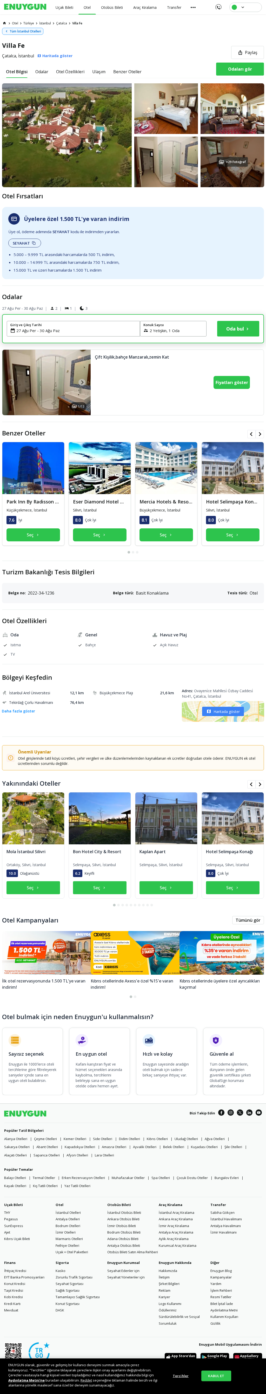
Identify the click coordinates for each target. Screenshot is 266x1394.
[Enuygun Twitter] (240, 1113)
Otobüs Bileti (119, 1204)
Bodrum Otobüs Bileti (124, 1232)
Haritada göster (227, 711)
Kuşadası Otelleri (204, 1146)
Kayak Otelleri (15, 1185)
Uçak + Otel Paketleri (72, 1252)
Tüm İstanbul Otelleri (25, 31)
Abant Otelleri (47, 1146)
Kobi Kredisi (13, 1297)
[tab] (16, 71)
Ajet (7, 1232)
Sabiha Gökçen (222, 1212)
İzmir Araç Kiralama (174, 1225)
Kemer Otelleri (75, 1138)
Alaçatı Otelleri (15, 1155)
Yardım (215, 1283)
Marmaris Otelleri (69, 1238)
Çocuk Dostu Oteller (192, 1177)
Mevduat (11, 1310)
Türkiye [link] (28, 23)
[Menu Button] (193, 7)
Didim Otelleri (129, 1138)
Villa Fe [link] (77, 23)
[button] (133, 135)
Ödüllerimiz (168, 1310)
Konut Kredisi (14, 1283)
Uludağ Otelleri (186, 1138)
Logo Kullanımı (170, 1303)
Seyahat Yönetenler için (126, 1277)
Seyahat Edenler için (123, 1270)
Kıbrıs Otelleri (157, 1138)
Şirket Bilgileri (169, 1283)
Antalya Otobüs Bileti (123, 1245)
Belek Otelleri (173, 1146)
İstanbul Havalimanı (226, 1219)
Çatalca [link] (61, 23)
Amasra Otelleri (114, 1146)
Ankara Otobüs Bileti (123, 1219)
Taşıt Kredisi (13, 1290)
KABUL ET (216, 1375)
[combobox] (76, 330)
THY (7, 1212)
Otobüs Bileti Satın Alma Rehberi (132, 1252)
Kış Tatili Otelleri (45, 1185)
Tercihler (181, 1375)
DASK (60, 1310)
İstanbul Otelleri (68, 1212)
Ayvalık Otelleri (144, 1146)
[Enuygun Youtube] (259, 1113)
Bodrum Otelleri (68, 1225)
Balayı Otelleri (15, 1177)
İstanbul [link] (45, 23)
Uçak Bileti (13, 1204)
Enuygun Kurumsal (123, 1262)
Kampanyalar (221, 1277)
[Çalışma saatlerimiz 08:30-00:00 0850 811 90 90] (218, 5)
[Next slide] (81, 382)
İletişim (164, 1277)
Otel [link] (15, 23)
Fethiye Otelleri (67, 1245)
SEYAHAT (21, 243)
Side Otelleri (102, 1138)
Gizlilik (215, 1323)
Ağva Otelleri (215, 1138)
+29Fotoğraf (236, 162)
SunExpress (13, 1225)
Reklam (164, 1290)
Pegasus (11, 1219)
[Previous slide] (11, 382)
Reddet (86, 1380)
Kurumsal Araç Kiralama (177, 1245)
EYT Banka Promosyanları (24, 1277)
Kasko (60, 1270)
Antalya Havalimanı (225, 1225)
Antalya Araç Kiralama (176, 1232)
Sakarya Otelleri (17, 1146)
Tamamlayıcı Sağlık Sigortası (78, 1297)
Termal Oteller (44, 1177)
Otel (59, 1204)
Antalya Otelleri (68, 1219)
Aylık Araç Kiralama (174, 1238)
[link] (4, 23)
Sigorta (62, 1262)
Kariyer (164, 1297)
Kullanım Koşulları (224, 1316)
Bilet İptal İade (221, 1303)
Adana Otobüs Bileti (122, 1238)
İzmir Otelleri (66, 1232)
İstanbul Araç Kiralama (176, 1212)
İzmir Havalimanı (223, 1232)
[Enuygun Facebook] (221, 1113)
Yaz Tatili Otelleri (77, 1185)
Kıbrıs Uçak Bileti (17, 1238)
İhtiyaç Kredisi (15, 1270)
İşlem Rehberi (221, 1290)
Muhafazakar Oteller (128, 1177)
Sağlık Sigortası (67, 1290)
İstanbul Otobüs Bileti (124, 1212)
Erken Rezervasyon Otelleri (83, 1177)
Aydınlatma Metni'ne (26, 1380)
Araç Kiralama (170, 1204)
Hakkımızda (168, 1270)
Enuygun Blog (221, 1270)
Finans (10, 1262)
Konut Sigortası (67, 1303)
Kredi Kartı (12, 1303)
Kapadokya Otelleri (80, 1146)
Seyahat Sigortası (69, 1283)
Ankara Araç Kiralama (176, 1219)
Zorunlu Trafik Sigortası (74, 1277)
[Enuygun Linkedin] (249, 1113)
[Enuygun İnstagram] (231, 1113)
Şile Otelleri (233, 1146)
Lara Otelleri (104, 1155)
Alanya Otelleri (15, 1138)
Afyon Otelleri (77, 1155)
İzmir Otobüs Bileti (121, 1225)
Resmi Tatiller (220, 1297)
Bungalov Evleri (227, 1177)
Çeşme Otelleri (45, 1138)
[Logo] (25, 7)
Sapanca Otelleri (47, 1155)
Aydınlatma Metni (224, 1310)
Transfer (218, 1204)
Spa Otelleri (160, 1177)
